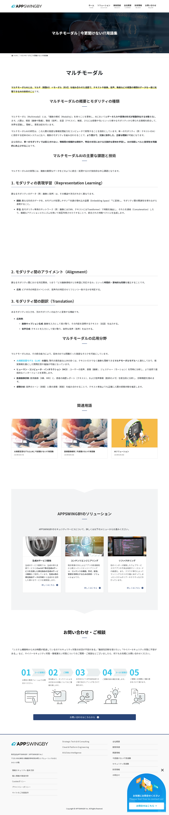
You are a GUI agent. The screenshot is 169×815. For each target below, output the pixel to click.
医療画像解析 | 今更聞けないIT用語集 (79, 451)
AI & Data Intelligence (71, 752)
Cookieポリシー (19, 781)
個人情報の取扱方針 (20, 775)
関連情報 (116, 752)
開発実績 (116, 747)
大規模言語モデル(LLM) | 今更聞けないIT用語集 (34, 451)
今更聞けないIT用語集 (121, 758)
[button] (50, 585)
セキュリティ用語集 (120, 763)
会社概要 (116, 741)
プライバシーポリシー (21, 787)
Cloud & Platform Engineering (75, 747)
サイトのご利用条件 (20, 792)
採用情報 (116, 769)
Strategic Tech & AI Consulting (75, 741)
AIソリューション (121, 451)
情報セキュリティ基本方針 (23, 770)
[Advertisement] (84, 238)
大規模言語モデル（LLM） (29, 360)
